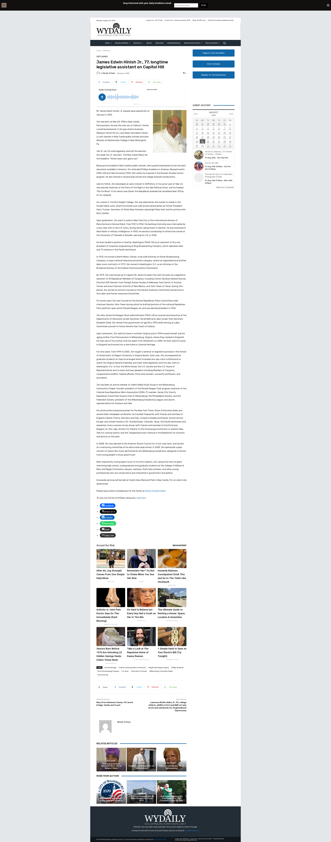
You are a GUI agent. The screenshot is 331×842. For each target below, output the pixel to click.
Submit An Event (202, 105)
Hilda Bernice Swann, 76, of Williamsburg (171, 767)
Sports (171, 793)
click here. (141, 498)
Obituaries (106, 50)
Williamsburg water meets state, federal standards (111, 799)
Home (98, 50)
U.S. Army (125, 671)
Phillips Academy (177, 667)
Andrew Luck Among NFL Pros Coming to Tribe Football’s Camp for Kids (171, 798)
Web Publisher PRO (160, 839)
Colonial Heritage (110, 667)
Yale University (102, 675)
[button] (224, 43)
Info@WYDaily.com (192, 831)
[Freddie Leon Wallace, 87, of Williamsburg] (141, 759)
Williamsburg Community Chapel (161, 671)
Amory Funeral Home (155, 491)
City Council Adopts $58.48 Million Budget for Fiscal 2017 (141, 798)
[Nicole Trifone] (98, 73)
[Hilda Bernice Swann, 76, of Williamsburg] (171, 759)
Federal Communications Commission (132, 667)
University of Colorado (139, 671)
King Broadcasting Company (159, 667)
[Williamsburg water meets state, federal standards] (111, 792)
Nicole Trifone (109, 73)
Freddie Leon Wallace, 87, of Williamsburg (141, 767)
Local (111, 795)
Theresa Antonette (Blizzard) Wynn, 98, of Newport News (111, 766)
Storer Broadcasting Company (108, 671)
